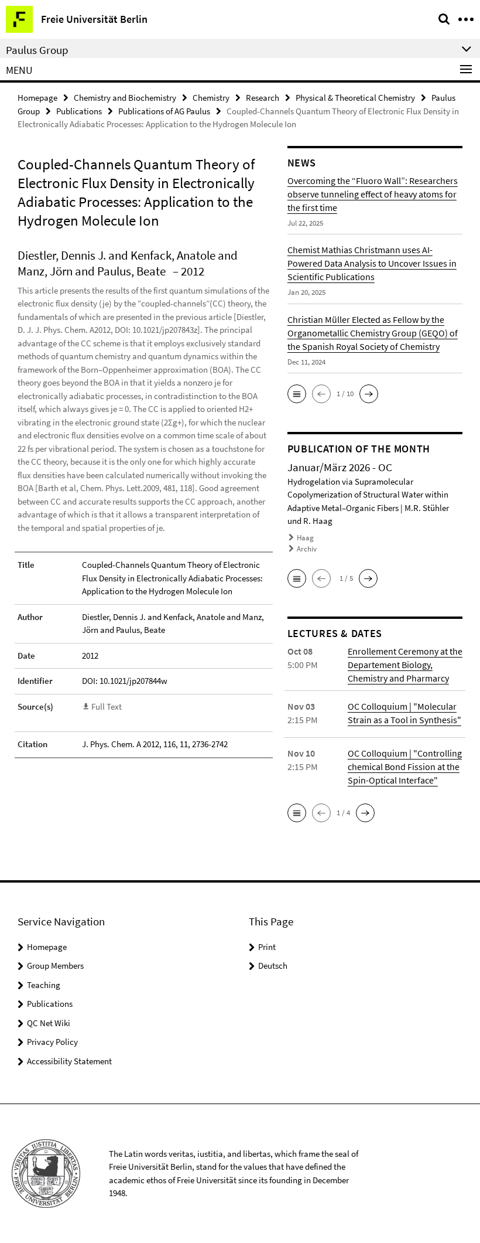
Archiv (307, 549)
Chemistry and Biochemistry (125, 97)
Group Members (55, 965)
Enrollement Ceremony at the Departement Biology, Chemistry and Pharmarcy (405, 664)
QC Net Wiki (48, 1023)
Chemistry (211, 97)
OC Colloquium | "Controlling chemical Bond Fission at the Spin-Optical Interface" (405, 766)
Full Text (106, 706)
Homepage (37, 97)
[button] (296, 394)
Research (262, 97)
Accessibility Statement (69, 1061)
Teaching (43, 984)
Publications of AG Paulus (164, 111)
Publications (79, 111)
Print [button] (267, 946)
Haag (305, 538)
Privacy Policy (52, 1041)
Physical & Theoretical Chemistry (355, 97)
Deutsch (272, 965)
